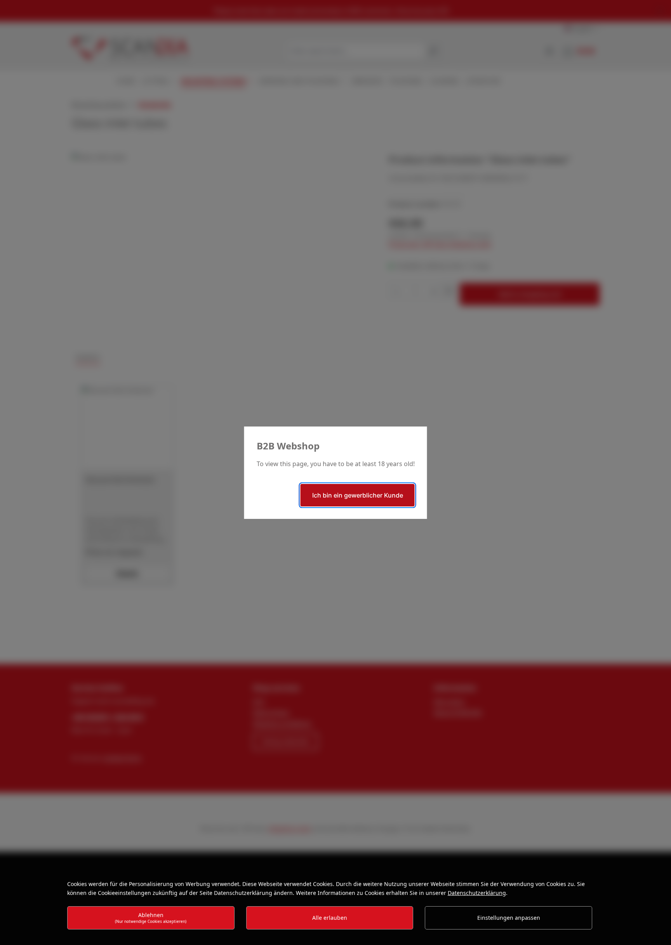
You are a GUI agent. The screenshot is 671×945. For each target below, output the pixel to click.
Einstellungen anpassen (508, 917)
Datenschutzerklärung (477, 892)
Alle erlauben (329, 917)
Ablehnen (150, 917)
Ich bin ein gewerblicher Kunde (357, 495)
